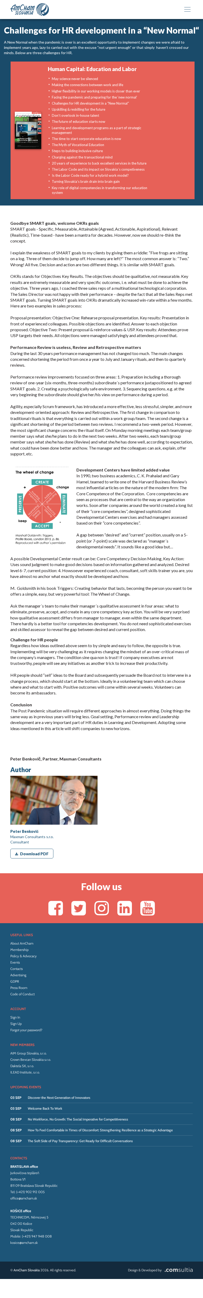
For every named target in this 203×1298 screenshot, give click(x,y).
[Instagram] (101, 908)
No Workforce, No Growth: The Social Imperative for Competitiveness (78, 1119)
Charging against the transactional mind (82, 157)
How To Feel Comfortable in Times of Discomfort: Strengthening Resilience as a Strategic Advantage (100, 1130)
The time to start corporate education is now (86, 139)
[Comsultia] (178, 1270)
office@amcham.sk (23, 1198)
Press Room (18, 988)
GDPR (14, 981)
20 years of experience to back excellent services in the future (99, 163)
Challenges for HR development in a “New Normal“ (90, 103)
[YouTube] (147, 908)
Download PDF (34, 853)
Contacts (16, 969)
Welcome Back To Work (45, 1108)
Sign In (15, 1017)
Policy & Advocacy (23, 956)
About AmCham (21, 943)
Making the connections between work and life (87, 85)
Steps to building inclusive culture (77, 151)
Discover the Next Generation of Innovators (59, 1097)
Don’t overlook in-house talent (75, 115)
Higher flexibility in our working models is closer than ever (96, 91)
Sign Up (16, 1023)
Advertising (18, 975)
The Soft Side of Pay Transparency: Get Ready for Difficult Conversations (80, 1141)
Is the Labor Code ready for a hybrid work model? (90, 175)
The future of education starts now (78, 121)
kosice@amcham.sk (24, 1242)
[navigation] (187, 9)
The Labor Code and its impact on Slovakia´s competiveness (98, 169)
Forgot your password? (26, 1030)
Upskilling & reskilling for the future (78, 109)
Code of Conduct (22, 994)
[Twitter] (78, 908)
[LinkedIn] (124, 908)
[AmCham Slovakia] (29, 9)
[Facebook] (55, 908)
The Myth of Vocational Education (78, 145)
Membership (19, 949)
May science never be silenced (75, 79)
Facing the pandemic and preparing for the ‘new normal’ (94, 97)
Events (15, 962)
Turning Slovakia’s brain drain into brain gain (86, 181)
